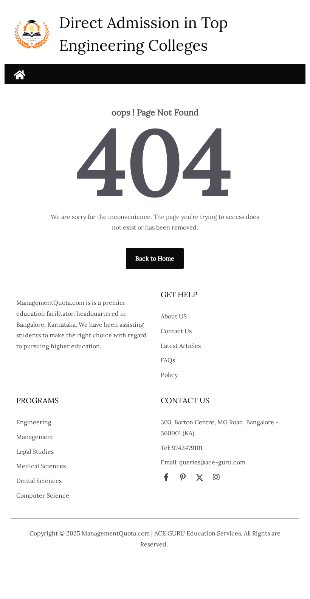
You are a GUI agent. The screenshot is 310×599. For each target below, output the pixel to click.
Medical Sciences (41, 466)
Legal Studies (35, 451)
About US (174, 316)
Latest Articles (181, 345)
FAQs (168, 360)
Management (34, 437)
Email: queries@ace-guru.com (203, 462)
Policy (169, 375)
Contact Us (176, 331)
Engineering (33, 422)
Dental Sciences (39, 480)
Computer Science (42, 495)
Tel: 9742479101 (182, 448)
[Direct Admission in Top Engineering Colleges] (20, 75)
